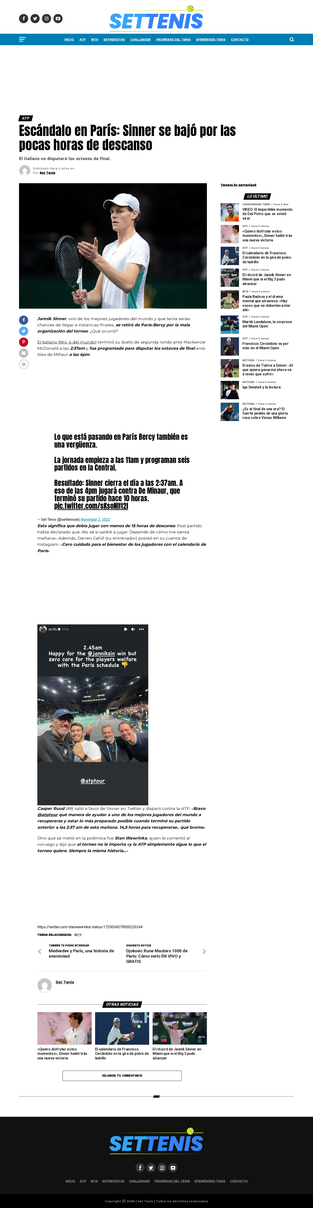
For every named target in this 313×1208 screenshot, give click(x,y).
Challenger (140, 39)
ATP (83, 39)
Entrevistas (114, 39)
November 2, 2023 (95, 519)
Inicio (69, 39)
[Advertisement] (137, 79)
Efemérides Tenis (210, 39)
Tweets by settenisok (238, 185)
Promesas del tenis (173, 39)
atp (79, 935)
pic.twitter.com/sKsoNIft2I (91, 506)
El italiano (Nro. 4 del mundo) (67, 342)
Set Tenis (47, 172)
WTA (94, 39)
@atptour (47, 814)
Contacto (240, 39)
